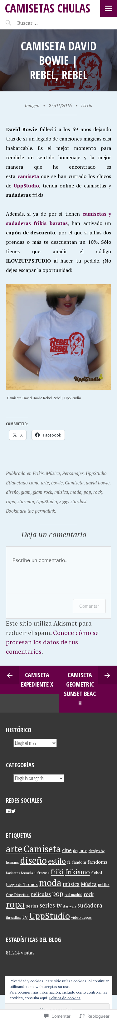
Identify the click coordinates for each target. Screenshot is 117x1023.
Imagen (32, 105)
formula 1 (28, 873)
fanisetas (13, 873)
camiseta (28, 176)
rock (97, 492)
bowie (57, 482)
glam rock (42, 492)
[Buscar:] (43, 22)
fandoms (97, 861)
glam (26, 492)
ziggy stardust (73, 501)
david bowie (98, 482)
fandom (79, 862)
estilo (57, 861)
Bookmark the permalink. (31, 511)
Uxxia (86, 105)
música (61, 492)
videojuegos (81, 917)
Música (53, 473)
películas (41, 894)
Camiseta (74, 482)
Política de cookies (64, 997)
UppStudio (26, 185)
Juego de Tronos (22, 884)
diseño (12, 492)
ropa (10, 501)
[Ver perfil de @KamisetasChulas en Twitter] (13, 811)
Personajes (73, 473)
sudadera (89, 905)
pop (87, 492)
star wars (69, 906)
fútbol (96, 873)
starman (25, 501)
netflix (104, 884)
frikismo (77, 871)
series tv (50, 905)
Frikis (38, 473)
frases (43, 873)
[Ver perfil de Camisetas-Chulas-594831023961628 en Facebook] (8, 811)
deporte (80, 850)
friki (57, 871)
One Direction (18, 894)
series (32, 906)
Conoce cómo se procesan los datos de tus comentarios (52, 642)
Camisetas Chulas (47, 8)
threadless (13, 917)
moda (75, 492)
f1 (69, 862)
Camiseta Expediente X (37, 679)
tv (25, 917)
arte (45, 482)
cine (67, 850)
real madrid (73, 895)
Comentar (89, 606)
